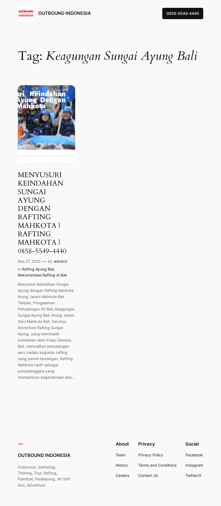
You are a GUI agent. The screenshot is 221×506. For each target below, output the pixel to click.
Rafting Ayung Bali (38, 269)
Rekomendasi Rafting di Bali (42, 275)
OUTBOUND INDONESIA (64, 13)
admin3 (60, 261)
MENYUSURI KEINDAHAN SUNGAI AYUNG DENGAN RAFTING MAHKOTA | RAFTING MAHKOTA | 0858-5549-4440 (42, 213)
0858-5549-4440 (183, 13)
